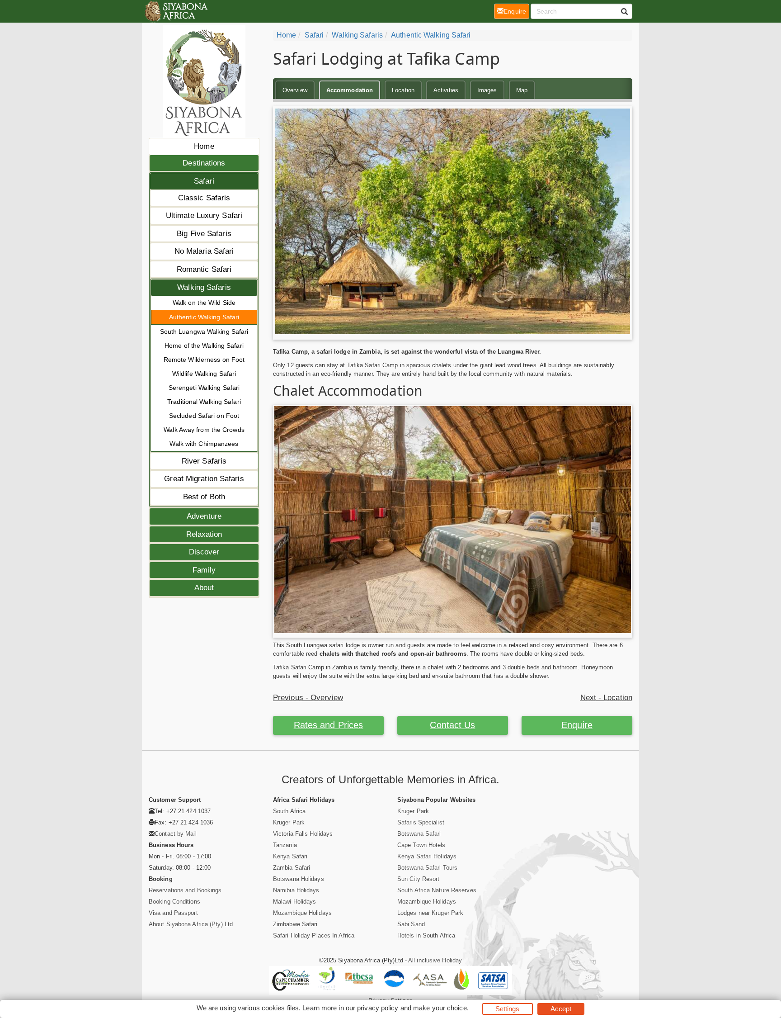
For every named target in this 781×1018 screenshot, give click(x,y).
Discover (204, 552)
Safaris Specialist (420, 822)
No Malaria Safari (204, 251)
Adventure (204, 516)
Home (204, 146)
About (204, 587)
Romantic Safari (204, 269)
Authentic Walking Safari (204, 317)
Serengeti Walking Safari (204, 387)
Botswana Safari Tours (427, 867)
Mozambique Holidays (302, 912)
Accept (561, 1009)
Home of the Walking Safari (204, 345)
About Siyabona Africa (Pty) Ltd (191, 924)
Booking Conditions (174, 901)
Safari (204, 181)
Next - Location (606, 697)
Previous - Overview (308, 697)
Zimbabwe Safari (295, 924)
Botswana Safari (419, 833)
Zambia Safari (291, 867)
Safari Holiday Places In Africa (313, 935)
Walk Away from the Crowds (204, 429)
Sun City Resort (418, 879)
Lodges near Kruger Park (430, 912)
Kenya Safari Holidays (426, 856)
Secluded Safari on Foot (204, 415)
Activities (445, 90)
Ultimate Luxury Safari (204, 215)
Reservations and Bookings (185, 890)
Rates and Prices (328, 725)
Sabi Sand (411, 924)
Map (521, 90)
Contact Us (452, 725)
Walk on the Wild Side (204, 302)
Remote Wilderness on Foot (204, 359)
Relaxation (204, 534)
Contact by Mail (176, 833)
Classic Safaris (204, 198)
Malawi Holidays (294, 901)
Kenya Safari (290, 856)
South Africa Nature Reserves (436, 890)
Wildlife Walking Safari (204, 373)
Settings (507, 1009)
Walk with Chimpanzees (203, 443)
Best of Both (204, 496)
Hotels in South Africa (426, 935)
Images (487, 90)
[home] (175, 11)
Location (403, 90)
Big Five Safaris (204, 233)
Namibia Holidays (296, 890)
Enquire (577, 725)
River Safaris (204, 461)
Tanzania (285, 845)
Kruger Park (289, 822)
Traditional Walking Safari (204, 401)
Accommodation (349, 90)
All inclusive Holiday (435, 960)
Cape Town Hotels (421, 845)
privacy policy (377, 1008)
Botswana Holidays (298, 879)
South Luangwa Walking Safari (204, 331)
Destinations (204, 163)
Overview (294, 90)
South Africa (289, 811)
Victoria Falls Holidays (303, 833)
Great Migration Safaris (204, 478)
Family (204, 570)
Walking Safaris (204, 287)
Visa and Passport (173, 912)
